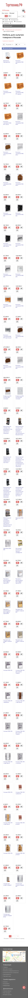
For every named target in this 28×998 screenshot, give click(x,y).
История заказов (7, 994)
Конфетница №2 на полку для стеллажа (20, 397)
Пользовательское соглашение (11, 972)
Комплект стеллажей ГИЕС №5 (7, 306)
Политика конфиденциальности (11, 970)
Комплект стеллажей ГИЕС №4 (20, 275)
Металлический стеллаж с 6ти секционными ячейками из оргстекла (7, 459)
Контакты (6, 23)
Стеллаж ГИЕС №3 (7, 792)
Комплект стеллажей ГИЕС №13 (7, 184)
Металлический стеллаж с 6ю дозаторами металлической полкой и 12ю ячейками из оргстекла (19, 491)
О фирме (5, 967)
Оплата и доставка (8, 21)
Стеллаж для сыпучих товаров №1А (7, 915)
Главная (6, 19)
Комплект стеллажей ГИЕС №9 (20, 367)
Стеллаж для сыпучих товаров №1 (20, 885)
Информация (6, 985)
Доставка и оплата (7, 969)
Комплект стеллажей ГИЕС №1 (20, 62)
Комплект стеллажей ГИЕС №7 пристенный (7, 336)
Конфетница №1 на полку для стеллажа (7, 397)
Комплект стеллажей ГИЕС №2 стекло (7, 245)
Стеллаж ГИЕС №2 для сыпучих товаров (20, 733)
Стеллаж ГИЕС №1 (7, 670)
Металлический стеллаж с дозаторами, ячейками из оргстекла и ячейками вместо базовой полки (7, 522)
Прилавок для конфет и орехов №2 (7, 641)
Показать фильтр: (8, 48)
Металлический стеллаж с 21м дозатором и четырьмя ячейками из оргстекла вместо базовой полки (20, 430)
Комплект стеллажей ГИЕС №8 (20, 336)
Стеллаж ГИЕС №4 (7, 853)
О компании (19, 21)
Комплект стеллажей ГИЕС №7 (20, 306)
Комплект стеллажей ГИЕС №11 (7, 153)
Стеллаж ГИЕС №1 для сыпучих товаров (20, 672)
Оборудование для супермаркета (13, 29)
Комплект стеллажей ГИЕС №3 (20, 245)
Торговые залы (7, 976)
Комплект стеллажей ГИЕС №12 (20, 153)
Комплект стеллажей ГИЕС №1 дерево (20, 92)
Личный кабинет (7, 991)
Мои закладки (6, 992)
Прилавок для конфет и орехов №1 (20, 611)
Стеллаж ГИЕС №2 (7, 731)
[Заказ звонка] (23, 987)
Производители (14, 19)
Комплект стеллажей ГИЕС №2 (7, 214)
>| (17, 936)
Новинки (5, 981)
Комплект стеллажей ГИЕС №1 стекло (7, 123)
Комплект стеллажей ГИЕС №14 (20, 184)
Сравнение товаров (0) (8, 41)
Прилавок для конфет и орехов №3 (20, 641)
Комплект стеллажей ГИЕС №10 (20, 123)
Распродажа (6, 983)
